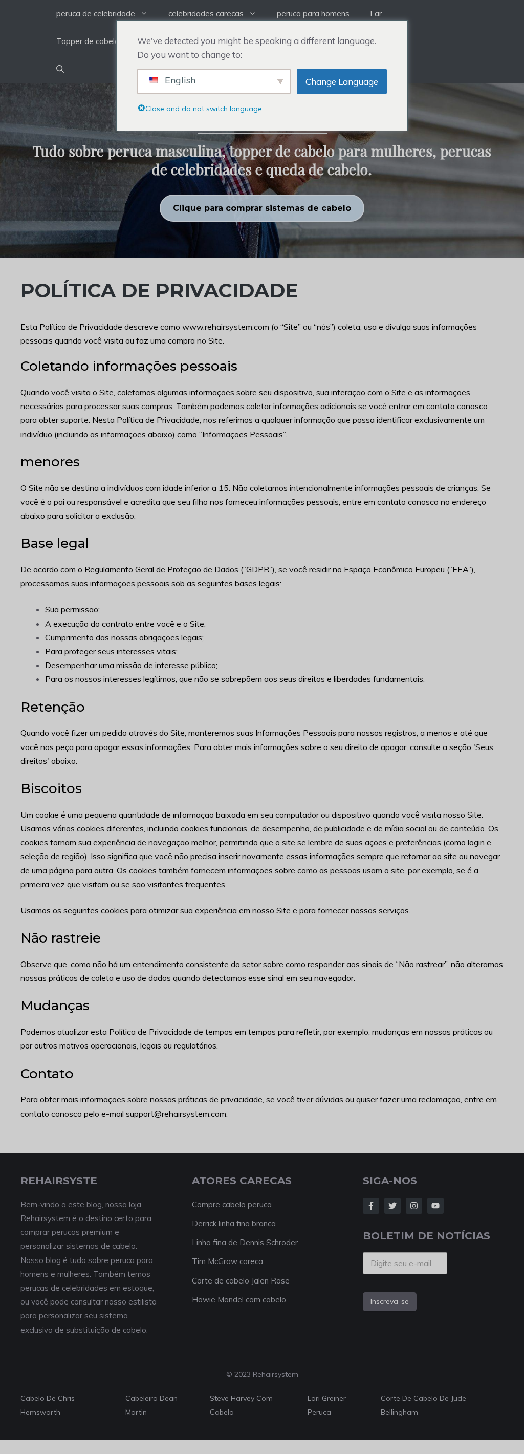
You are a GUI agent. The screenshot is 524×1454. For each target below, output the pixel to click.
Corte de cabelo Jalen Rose (241, 1281)
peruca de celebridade (95, 13)
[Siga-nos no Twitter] (392, 1206)
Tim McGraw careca (227, 1261)
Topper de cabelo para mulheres (114, 41)
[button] (60, 69)
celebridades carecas (206, 13)
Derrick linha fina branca (234, 1223)
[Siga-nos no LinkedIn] (435, 1206)
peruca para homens (313, 13)
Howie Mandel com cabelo (239, 1300)
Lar (376, 13)
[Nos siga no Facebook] (371, 1206)
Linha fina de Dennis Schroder (245, 1242)
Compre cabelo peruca (232, 1204)
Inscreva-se (389, 1301)
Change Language (341, 81)
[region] (262, 170)
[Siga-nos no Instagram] (414, 1206)
